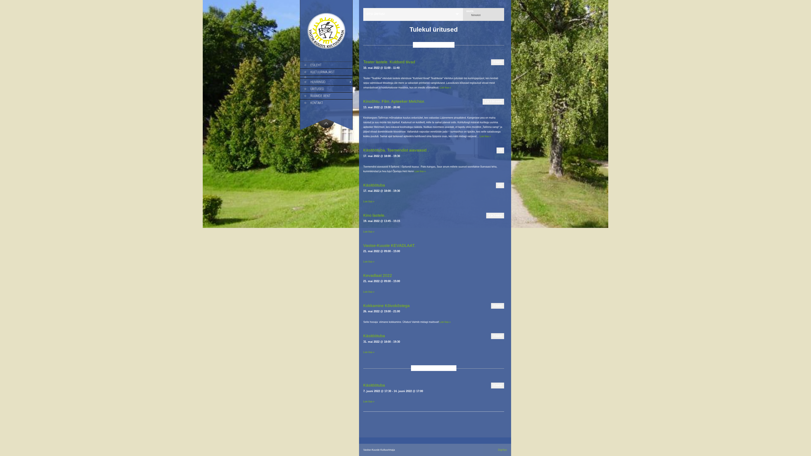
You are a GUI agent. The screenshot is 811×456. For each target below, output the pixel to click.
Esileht (316, 65)
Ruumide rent (320, 96)
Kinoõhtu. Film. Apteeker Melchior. (394, 101)
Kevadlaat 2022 (377, 275)
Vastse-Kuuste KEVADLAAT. (389, 245)
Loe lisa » (445, 87)
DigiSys (502, 449)
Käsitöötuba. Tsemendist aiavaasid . (396, 150)
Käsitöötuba (374, 185)
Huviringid (317, 82)
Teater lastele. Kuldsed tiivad (389, 62)
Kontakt (316, 103)
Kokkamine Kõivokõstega (386, 305)
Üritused (317, 89)
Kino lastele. (374, 215)
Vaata (470, 11)
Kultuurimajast (322, 72)
